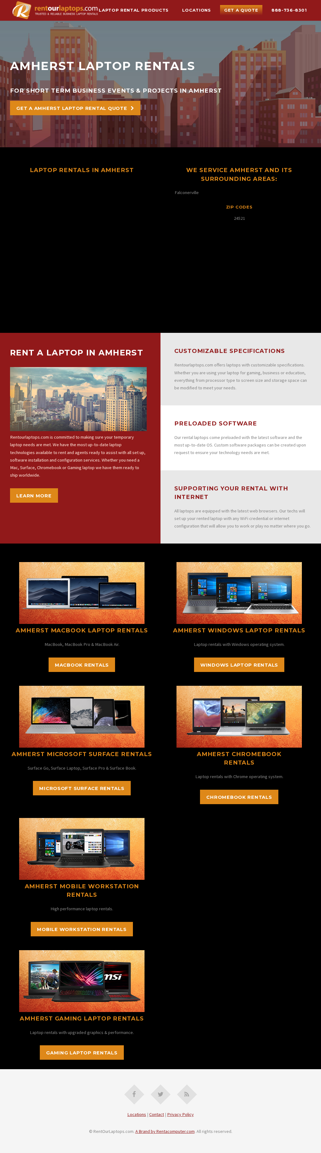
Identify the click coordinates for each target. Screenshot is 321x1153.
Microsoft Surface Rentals (81, 788)
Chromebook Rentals (239, 797)
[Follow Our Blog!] (187, 1094)
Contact (156, 1114)
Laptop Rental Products (134, 10)
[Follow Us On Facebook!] (134, 1094)
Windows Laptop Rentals (239, 665)
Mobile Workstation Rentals (81, 929)
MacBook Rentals (82, 665)
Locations (196, 10)
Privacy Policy (180, 1114)
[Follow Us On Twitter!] (161, 1094)
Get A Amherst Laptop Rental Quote (71, 108)
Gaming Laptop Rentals (81, 1053)
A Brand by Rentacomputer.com (165, 1131)
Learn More (33, 496)
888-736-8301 (289, 10)
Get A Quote (241, 10)
